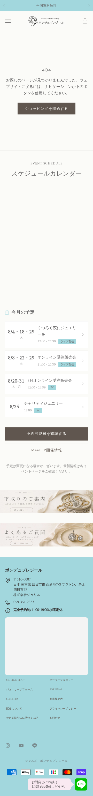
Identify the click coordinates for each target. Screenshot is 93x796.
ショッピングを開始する (46, 108)
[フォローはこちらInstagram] (7, 745)
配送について (14, 708)
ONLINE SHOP (15, 680)
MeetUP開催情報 (46, 450)
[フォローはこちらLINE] (34, 745)
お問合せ (55, 717)
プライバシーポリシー (63, 708)
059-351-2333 (23, 602)
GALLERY (12, 699)
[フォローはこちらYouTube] (21, 745)
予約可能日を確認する (46, 434)
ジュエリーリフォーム (19, 689)
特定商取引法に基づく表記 (22, 717)
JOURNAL (56, 689)
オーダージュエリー (62, 680)
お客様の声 (56, 699)
